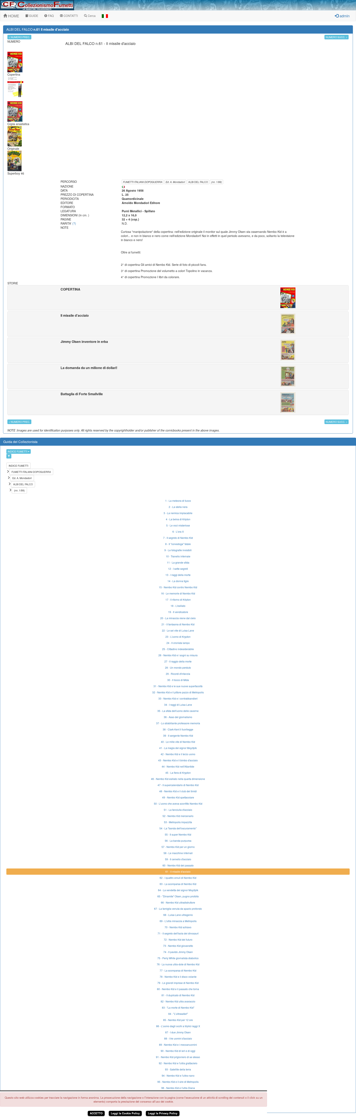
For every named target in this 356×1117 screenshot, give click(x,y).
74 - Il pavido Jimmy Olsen (178, 952)
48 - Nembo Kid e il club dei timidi (178, 791)
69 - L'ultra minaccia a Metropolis (178, 921)
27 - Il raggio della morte (178, 661)
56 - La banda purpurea (178, 840)
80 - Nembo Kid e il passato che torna (178, 989)
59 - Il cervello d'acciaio (178, 859)
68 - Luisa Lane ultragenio (178, 915)
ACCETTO (96, 1113)
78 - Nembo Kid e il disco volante (178, 976)
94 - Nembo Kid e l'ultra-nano (178, 1075)
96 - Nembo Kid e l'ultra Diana (178, 1088)
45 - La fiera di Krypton (178, 772)
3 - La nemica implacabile (178, 513)
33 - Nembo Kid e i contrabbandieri (178, 698)
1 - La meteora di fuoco (178, 500)
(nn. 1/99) (216, 182)
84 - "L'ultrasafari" (178, 1013)
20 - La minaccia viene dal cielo (178, 618)
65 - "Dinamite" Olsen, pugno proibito (178, 896)
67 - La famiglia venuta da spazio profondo (178, 908)
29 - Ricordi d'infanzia (178, 673)
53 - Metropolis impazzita (178, 822)
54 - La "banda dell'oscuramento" (178, 828)
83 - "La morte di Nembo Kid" (178, 1007)
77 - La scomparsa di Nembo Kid (178, 970)
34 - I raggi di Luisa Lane (178, 704)
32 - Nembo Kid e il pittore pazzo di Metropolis (178, 692)
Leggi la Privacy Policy (162, 1113)
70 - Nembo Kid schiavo (178, 927)
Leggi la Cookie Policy (125, 1113)
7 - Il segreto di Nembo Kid (178, 537)
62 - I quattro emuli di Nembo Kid (178, 877)
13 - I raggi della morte (178, 575)
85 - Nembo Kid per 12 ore (178, 1020)
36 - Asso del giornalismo (178, 717)
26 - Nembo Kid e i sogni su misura (178, 655)
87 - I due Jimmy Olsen (178, 1032)
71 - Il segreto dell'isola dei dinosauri (178, 933)
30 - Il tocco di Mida (178, 680)
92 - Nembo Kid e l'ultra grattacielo (178, 1063)
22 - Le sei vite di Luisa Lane (178, 630)
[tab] (178, 297)
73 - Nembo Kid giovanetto (178, 945)
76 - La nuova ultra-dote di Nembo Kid (178, 964)
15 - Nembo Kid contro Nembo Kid (178, 587)
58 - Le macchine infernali (178, 853)
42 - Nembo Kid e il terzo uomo (178, 754)
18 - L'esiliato (178, 605)
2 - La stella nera (178, 507)
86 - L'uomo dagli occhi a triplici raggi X (178, 1026)
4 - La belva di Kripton (178, 519)
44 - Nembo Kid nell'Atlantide (178, 766)
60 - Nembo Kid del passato (178, 865)
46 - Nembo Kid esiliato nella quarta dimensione (178, 779)
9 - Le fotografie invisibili (178, 550)
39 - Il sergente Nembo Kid (178, 735)
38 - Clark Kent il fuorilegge (178, 729)
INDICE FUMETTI (18, 451)
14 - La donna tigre (178, 581)
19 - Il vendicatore (178, 612)
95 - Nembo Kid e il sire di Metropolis (178, 1081)
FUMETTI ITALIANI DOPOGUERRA (142, 182)
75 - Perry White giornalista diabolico (178, 958)
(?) (74, 223)
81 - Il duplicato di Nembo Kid (178, 995)
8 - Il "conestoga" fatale (178, 544)
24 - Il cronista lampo (178, 643)
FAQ (50, 16)
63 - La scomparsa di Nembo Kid (178, 884)
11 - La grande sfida (178, 562)
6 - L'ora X (178, 531)
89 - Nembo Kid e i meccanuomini (178, 1044)
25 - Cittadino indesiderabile (178, 649)
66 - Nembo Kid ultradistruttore (178, 902)
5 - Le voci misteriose (178, 525)
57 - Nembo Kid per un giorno (178, 847)
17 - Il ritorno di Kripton (178, 599)
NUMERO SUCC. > (336, 37)
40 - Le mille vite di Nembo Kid (178, 741)
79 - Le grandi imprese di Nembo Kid (178, 983)
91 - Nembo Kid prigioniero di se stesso (178, 1057)
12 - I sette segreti (178, 568)
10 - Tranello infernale (178, 556)
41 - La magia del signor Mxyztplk (178, 748)
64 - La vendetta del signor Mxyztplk (178, 890)
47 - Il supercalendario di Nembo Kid (178, 785)
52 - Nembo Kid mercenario (178, 816)
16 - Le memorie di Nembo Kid (178, 593)
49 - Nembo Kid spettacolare (178, 797)
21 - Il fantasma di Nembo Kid (178, 624)
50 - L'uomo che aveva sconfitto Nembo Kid (178, 803)
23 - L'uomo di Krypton (178, 636)
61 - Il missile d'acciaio (178, 871)
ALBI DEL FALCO (198, 182)
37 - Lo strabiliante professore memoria (178, 723)
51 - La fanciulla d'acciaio (178, 809)
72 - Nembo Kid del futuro (178, 939)
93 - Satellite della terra (178, 1069)
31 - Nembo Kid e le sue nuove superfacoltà (178, 686)
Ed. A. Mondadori (175, 182)
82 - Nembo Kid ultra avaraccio (178, 1001)
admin (344, 15)
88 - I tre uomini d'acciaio (178, 1038)
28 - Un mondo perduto (178, 667)
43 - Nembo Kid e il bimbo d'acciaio (178, 760)
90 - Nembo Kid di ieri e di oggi (178, 1051)
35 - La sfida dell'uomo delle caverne (178, 711)
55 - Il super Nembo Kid (178, 834)
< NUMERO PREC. (19, 37)
